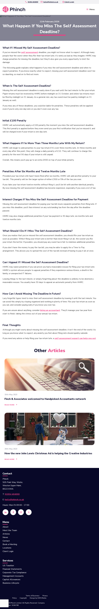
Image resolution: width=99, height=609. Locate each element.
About (5, 527)
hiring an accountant (50, 310)
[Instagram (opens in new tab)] (21, 512)
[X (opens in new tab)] (29, 512)
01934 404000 (33, 2)
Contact (6, 541)
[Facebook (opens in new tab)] (13, 512)
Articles (6, 534)
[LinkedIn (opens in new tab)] (5, 512)
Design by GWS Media (38, 598)
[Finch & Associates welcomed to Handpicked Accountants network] (49, 382)
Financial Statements (12, 569)
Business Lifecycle (11, 583)
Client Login (69, 2)
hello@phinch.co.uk (50, 2)
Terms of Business (32, 596)
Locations (7, 548)
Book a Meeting (10, 544)
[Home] (14, 9)
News (5, 537)
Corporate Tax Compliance (14, 573)
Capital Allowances (11, 579)
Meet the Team (10, 530)
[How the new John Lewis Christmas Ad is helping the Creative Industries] (49, 437)
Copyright (23, 598)
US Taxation (8, 566)
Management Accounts (13, 576)
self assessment (29, 52)
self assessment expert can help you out (75, 338)
